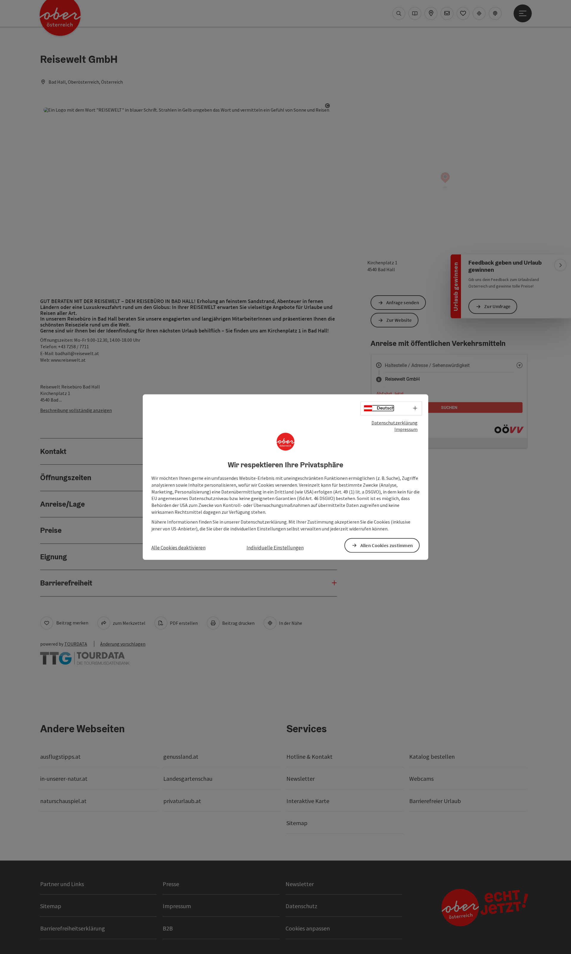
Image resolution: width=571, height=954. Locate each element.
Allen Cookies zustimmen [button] (386, 545)
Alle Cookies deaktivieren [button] (178, 547)
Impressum (406, 429)
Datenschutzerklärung (394, 422)
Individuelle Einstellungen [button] (275, 547)
